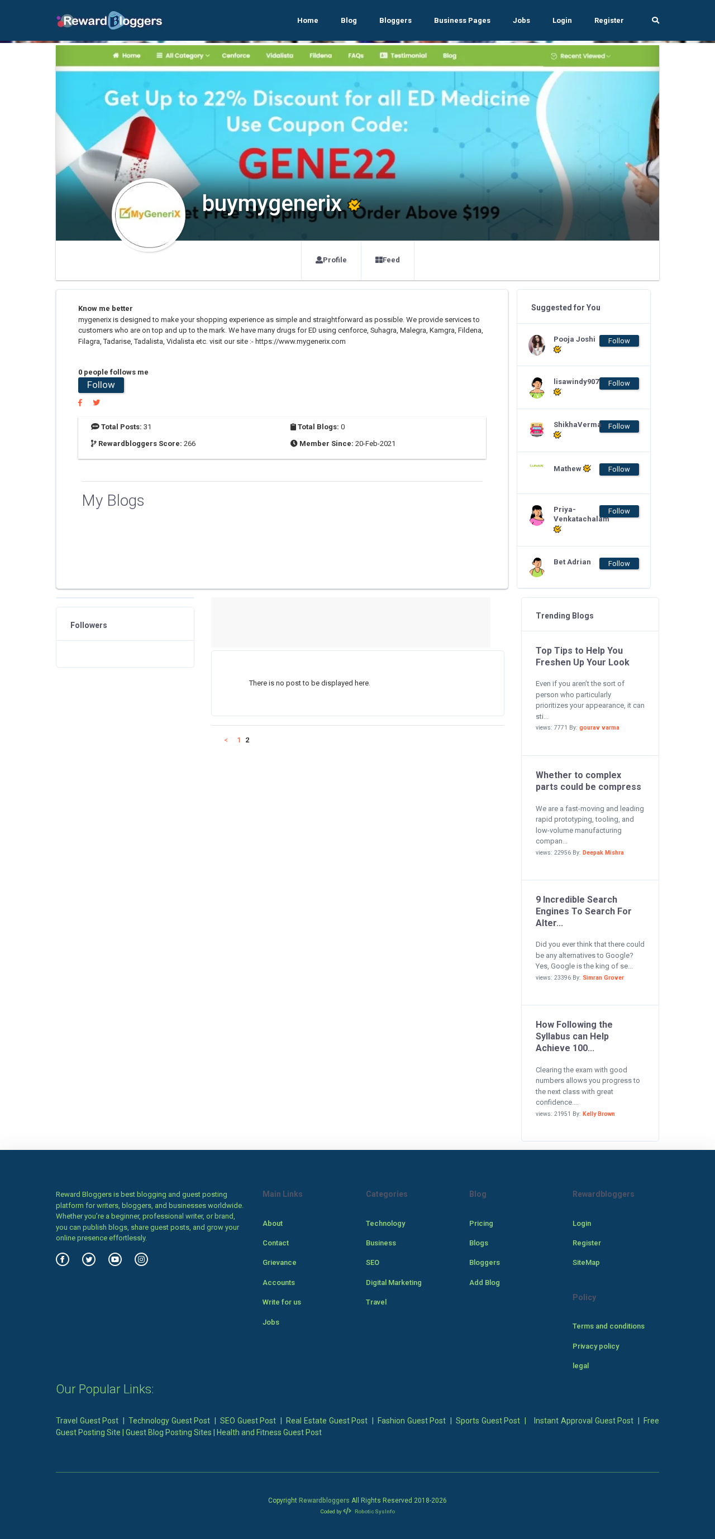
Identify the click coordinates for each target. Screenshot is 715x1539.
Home (307, 20)
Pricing (481, 1223)
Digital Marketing (394, 1282)
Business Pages (462, 20)
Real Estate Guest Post (327, 1420)
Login (562, 20)
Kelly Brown (599, 1114)
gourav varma (599, 727)
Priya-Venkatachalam (576, 514)
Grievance (280, 1262)
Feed (391, 260)
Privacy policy (596, 1346)
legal (581, 1365)
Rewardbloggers (324, 1500)
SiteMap (586, 1262)
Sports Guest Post (488, 1420)
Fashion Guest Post (412, 1420)
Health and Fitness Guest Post (269, 1432)
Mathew (568, 468)
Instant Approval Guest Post (583, 1420)
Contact (276, 1243)
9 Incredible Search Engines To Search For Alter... (584, 911)
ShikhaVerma (576, 424)
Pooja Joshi (574, 339)
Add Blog (484, 1282)
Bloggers (395, 20)
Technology (385, 1223)
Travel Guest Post (87, 1420)
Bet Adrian (572, 562)
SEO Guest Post (248, 1420)
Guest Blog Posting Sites (169, 1432)
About (273, 1223)
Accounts (279, 1282)
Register (609, 20)
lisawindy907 (576, 381)
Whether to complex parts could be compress (588, 781)
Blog (349, 20)
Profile (335, 260)
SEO (372, 1262)
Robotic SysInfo (374, 1511)
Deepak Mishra (603, 852)
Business (381, 1243)
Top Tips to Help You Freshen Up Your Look (583, 656)
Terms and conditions (609, 1326)
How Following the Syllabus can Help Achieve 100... (574, 1036)
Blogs (478, 1243)
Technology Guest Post (169, 1420)
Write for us (282, 1302)
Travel (376, 1302)
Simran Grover (603, 977)
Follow (101, 384)
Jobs (521, 20)
